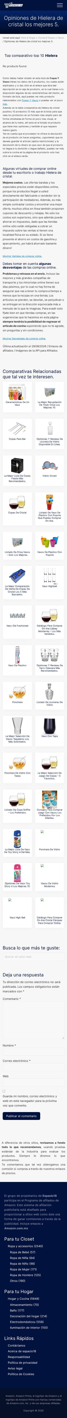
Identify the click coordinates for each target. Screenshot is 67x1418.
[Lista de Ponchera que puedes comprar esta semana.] (17, 692)
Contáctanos (16, 1345)
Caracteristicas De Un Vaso (17, 403)
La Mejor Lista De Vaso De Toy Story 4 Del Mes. (17, 850)
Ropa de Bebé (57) (22, 1252)
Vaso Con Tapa (49, 736)
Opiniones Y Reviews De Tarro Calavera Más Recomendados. (50, 668)
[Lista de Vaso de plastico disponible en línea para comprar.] (17, 655)
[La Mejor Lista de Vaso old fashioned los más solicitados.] (17, 615)
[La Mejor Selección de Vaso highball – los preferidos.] (50, 576)
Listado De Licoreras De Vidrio (50, 703)
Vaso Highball (49, 586)
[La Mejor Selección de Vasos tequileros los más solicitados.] (17, 726)
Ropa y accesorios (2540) (25, 1246)
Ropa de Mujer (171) (23, 1269)
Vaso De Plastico (17, 665)
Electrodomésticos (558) (27, 1322)
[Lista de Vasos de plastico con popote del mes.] (50, 542)
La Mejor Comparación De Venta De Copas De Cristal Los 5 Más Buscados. (17, 590)
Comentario (12, 999)
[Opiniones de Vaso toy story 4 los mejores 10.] (17, 873)
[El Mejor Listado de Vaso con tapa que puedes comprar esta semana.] (50, 726)
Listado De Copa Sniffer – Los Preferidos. (17, 811)
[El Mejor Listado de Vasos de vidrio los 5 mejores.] (50, 873)
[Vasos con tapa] (17, 392)
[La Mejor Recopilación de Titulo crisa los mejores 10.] (50, 392)
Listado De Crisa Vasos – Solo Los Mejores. (17, 553)
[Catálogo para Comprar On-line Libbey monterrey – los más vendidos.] (50, 615)
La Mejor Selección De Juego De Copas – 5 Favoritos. (49, 776)
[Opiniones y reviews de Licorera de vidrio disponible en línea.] (50, 429)
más (5, 104)
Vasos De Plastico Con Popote (49, 553)
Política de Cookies (21, 1374)
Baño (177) (17, 1310)
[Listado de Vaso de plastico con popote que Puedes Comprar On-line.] (50, 502)
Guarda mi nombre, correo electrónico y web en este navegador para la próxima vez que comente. (30, 1100)
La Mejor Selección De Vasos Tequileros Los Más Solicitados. (17, 739)
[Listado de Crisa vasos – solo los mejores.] (17, 542)
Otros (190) (17, 1281)
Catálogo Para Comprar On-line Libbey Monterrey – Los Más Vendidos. (49, 629)
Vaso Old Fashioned (17, 625)
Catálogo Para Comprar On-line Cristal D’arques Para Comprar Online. (49, 920)
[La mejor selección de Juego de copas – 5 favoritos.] (50, 763)
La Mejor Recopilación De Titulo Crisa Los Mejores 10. (49, 405)
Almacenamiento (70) (24, 1304)
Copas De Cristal (17, 512)
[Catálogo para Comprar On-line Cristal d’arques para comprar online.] (50, 907)
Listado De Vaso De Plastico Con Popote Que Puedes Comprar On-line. (49, 516)
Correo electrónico (17, 1061)
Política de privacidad (22, 1362)
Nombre (9, 1045)
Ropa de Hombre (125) (25, 1275)
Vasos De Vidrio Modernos (49, 884)
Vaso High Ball (17, 917)
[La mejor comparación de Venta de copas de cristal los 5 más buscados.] (17, 576)
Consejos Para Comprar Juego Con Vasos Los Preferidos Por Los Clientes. (50, 813)
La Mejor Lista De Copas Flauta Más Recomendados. (17, 478)
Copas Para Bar (17, 439)
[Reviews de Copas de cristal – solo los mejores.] (17, 502)
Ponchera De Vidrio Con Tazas (17, 774)
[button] (60, 5)
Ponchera (17, 702)
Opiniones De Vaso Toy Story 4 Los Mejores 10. (17, 884)
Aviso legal (15, 1368)
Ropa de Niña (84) (22, 1258)
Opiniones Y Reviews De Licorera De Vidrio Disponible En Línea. (50, 442)
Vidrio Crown (50, 475)
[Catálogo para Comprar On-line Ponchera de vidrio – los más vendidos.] (50, 839)
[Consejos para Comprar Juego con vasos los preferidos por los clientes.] (50, 799)
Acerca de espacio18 (22, 1351)
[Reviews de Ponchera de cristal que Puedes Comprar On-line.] (17, 763)
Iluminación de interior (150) (29, 1327)
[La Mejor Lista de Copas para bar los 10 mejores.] (17, 429)
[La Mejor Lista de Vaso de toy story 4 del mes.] (17, 839)
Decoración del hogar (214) (28, 1316)
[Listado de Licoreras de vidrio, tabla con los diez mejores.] (50, 692)
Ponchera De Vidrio (49, 849)
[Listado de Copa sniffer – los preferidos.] (17, 799)
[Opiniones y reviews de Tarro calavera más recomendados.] (50, 655)
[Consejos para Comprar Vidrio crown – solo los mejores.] (50, 465)
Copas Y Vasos (30, 100)
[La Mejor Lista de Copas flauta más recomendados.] (17, 465)
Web (6, 1076)
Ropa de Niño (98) (22, 1263)
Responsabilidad (19, 1357)
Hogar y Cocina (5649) (23, 1298)
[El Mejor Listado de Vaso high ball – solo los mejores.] (17, 907)
